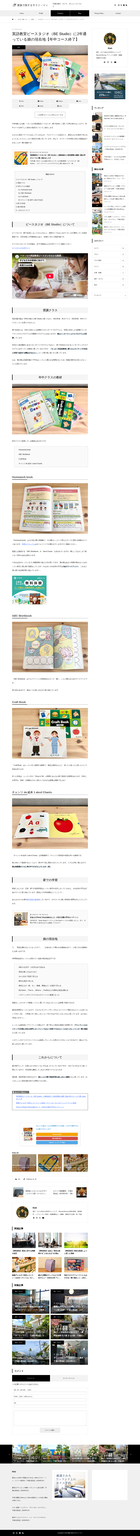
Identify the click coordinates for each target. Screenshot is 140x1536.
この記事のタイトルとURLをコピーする (50, 115)
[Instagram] (119, 5)
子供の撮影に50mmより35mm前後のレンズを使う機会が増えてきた (30, 1499)
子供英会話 (29, 1179)
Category (60, 13)
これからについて (23, 210)
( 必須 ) (22, 1390)
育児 (19, 47)
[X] (121, 5)
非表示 (52, 174)
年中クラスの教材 (23, 186)
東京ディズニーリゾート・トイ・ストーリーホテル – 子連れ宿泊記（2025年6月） (29, 1519)
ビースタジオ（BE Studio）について (29, 179)
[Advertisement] (109, 1485)
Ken (110, 48)
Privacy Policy (98, 13)
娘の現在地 (20, 207)
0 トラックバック (69, 1378)
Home (22, 13)
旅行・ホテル (18, 1291)
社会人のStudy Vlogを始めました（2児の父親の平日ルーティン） (54, 917)
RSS (14, 1472)
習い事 (34, 1179)
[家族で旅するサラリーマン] (30, 5)
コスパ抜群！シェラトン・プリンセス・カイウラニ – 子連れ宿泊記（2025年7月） (29, 1509)
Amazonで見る (57, 1134)
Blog (79, 13)
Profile (41, 13)
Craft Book (23, 196)
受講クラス (20, 183)
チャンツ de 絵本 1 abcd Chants (30, 200)
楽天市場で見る (57, 1138)
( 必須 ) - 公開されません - (23, 1396)
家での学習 (20, 203)
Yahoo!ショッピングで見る (57, 1142)
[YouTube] (124, 5)
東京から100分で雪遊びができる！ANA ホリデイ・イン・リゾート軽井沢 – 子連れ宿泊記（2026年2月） (29, 1479)
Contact (118, 13)
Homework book (25, 190)
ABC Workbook (24, 193)
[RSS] (126, 5)
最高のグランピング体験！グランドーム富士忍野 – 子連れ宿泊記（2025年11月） (29, 1489)
